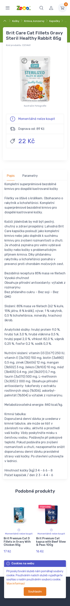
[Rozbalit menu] (7, 8)
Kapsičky (54, 21)
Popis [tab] (11, 176)
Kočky (15, 21)
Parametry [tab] (30, 176)
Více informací (15, 583)
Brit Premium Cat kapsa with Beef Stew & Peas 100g (51, 542)
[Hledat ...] (41, 8)
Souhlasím (35, 591)
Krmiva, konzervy (34, 21)
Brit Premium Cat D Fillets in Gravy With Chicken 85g (17, 542)
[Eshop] (5, 21)
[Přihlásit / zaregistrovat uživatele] (51, 7)
